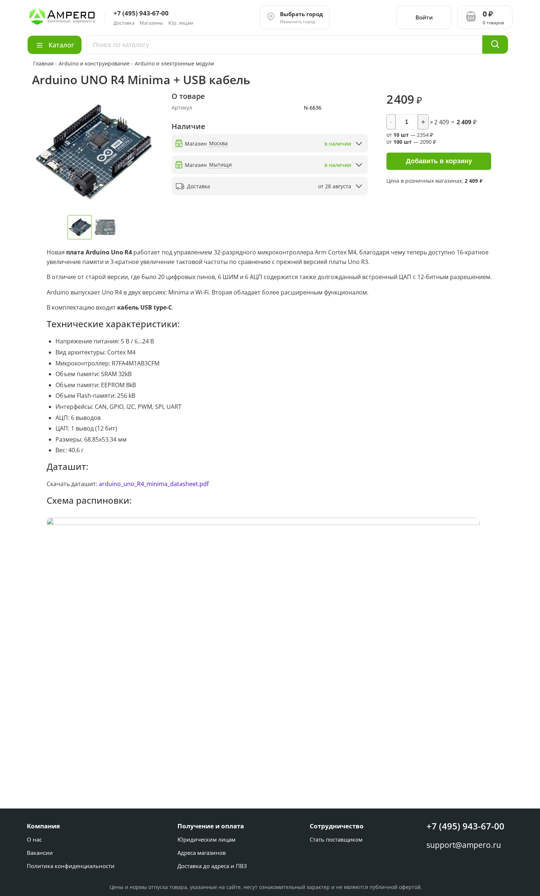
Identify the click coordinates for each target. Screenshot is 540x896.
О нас (34, 839)
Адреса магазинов (201, 852)
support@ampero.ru (463, 845)
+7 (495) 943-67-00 (465, 826)
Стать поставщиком (336, 839)
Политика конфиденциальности (71, 866)
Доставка (124, 22)
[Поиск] (495, 44)
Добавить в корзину (439, 161)
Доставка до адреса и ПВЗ (212, 866)
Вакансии (40, 852)
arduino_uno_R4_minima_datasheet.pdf (154, 484)
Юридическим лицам (206, 839)
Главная (44, 63)
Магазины (151, 22)
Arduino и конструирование (94, 63)
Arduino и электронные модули (174, 63)
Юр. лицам (180, 22)
